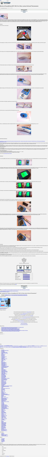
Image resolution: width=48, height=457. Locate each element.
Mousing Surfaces (3, 392)
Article (7, 345)
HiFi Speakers (3, 374)
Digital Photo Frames (4, 363)
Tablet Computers (3, 417)
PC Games (2, 403)
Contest (2, 360)
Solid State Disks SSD (4, 415)
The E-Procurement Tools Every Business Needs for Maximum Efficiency (10, 328)
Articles (11, 345)
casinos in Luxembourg (21, 320)
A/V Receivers (3, 351)
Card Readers (3, 357)
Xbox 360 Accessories (4, 429)
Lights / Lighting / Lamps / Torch (5, 388)
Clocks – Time (3, 359)
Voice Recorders (3, 424)
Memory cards (3, 390)
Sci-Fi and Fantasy (3, 414)
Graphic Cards (3, 372)
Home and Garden (3, 375)
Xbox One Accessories (4, 430)
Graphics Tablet (3, 373)
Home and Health (3, 376)
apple (5, 345)
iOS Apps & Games (3, 381)
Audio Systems (3, 354)
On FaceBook (3, 438)
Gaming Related (3, 370)
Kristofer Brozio (4, 8)
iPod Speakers (3, 384)
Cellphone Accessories (4, 358)
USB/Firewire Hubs (3, 423)
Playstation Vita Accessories (5, 406)
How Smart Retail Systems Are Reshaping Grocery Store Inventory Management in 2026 (12, 327)
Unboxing (24, 10)
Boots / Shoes (3, 355)
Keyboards (2, 385)
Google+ (2, 441)
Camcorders (3, 356)
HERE (16, 284)
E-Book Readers (3, 365)
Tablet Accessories (3, 416)
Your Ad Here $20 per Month (24, 324)
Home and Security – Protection (5, 378)
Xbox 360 (2, 428)
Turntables (2, 419)
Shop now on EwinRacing (24, 323)
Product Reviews (15, 346)
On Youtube (2, 440)
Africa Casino (17, 319)
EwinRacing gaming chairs (3, 308)
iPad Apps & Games (3, 382)
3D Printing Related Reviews (4, 350)
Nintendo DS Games (4, 398)
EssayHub (32, 315)
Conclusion (24, 12)
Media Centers (3, 389)
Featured (2, 368)
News (2, 397)
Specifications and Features (24, 287)
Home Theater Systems (4, 379)
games (31, 345)
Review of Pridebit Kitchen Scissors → (5, 291)
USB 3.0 (2, 421)
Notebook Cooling (3, 400)
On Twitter (2, 439)
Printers (2, 409)
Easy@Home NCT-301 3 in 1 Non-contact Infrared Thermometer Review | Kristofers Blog (16, 294)
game (29, 345)
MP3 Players (2, 393)
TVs (1, 420)
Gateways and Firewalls (4, 371)
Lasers (2, 387)
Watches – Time (3, 426)
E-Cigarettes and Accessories (5, 366)
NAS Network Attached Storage (5, 394)
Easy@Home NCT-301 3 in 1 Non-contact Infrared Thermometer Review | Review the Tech (16, 295)
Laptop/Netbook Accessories (5, 386)
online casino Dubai (22, 314)
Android (1, 345)
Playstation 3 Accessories (4, 405)
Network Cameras (3, 396)
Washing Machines (3, 425)
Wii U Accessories (3, 427)
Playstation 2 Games (4, 404)
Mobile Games (3, 391)
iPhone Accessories (3, 383)
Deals (2, 361)
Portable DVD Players (4, 407)
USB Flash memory (3, 422)
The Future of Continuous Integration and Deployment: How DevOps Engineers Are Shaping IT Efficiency (14, 330)
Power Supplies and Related (4, 408)
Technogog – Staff (3, 435)
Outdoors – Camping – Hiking (5, 401)
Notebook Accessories (4, 399)
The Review (24, 11)
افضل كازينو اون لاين (23, 318)
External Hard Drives (4, 367)
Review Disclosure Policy (4, 434)
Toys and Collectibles (4, 418)
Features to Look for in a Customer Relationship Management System (10, 329)
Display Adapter (3, 364)
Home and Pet (3, 377)
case (21, 345)
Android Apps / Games (4, 352)
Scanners (2, 413)
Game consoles (3, 369)
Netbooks (2, 395)
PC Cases (2, 402)
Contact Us (2, 433)
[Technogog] (5, 4)
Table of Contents (24, 9)
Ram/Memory (3, 411)
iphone (42, 345)
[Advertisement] (24, 338)
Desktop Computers (3, 362)
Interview (2, 380)
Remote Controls (3, 412)
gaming (33, 345)
